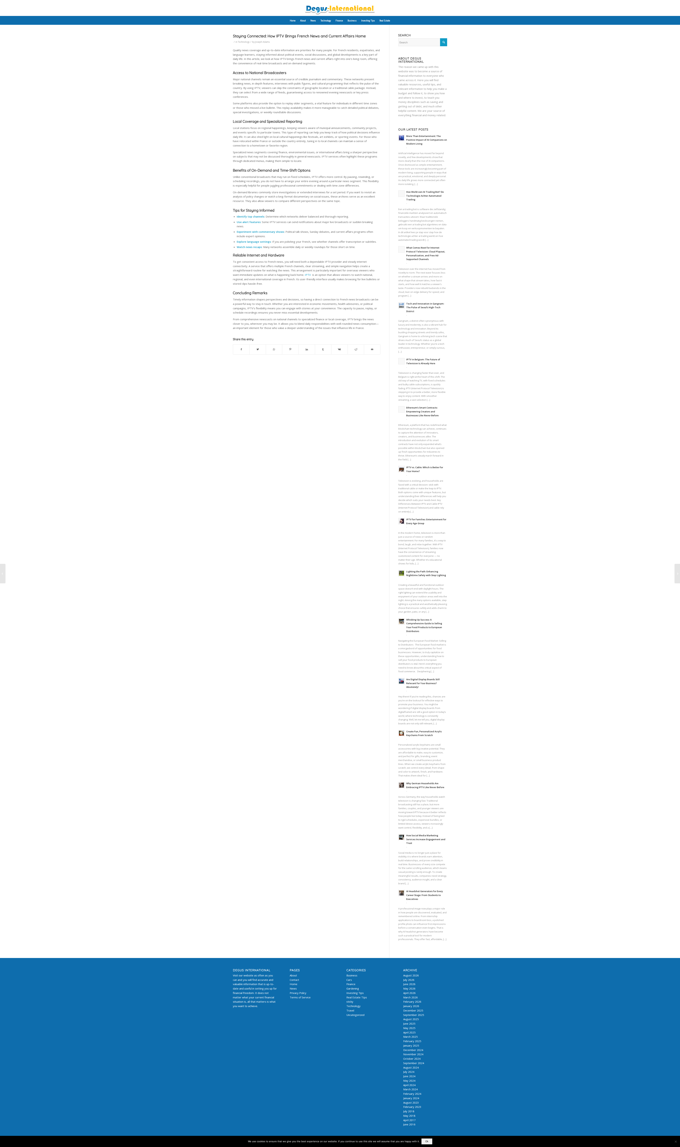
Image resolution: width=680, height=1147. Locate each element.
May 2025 (409, 1028)
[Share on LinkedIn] (307, 349)
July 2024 (408, 1071)
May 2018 (409, 1115)
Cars (349, 980)
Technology (244, 41)
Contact (294, 980)
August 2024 (411, 1067)
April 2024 (409, 1085)
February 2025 (412, 1041)
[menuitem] (293, 20)
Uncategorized (355, 1015)
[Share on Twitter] (258, 349)
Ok (426, 1141)
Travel (350, 1010)
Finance (350, 984)
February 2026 (412, 1001)
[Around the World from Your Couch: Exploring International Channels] (2, 573)
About (293, 975)
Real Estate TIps (356, 997)
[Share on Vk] (339, 349)
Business (351, 975)
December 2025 (413, 1010)
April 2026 (409, 993)
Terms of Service (300, 997)
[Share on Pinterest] (290, 349)
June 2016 (409, 1124)
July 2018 (408, 1111)
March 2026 (410, 997)
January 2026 (411, 1006)
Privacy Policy (298, 993)
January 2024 (411, 1098)
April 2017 (409, 1120)
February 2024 (412, 1093)
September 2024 (413, 1063)
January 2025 (411, 1045)
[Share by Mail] (372, 349)
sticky (349, 1001)
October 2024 (412, 1058)
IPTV (308, 275)
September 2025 (413, 1015)
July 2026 (408, 980)
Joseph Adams (262, 41)
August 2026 (411, 975)
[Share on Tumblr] (323, 349)
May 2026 (409, 988)
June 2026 (409, 984)
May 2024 (409, 1080)
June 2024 (409, 1076)
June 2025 (409, 1023)
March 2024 (410, 1089)
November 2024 (413, 1054)
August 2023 (411, 1102)
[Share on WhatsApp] (274, 349)
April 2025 (409, 1032)
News (293, 988)
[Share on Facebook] (241, 349)
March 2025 (410, 1036)
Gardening (352, 988)
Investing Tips (355, 993)
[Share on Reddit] (356, 349)
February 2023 (412, 1107)
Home (293, 984)
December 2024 (413, 1050)
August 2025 (411, 1019)
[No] (675, 1141)
